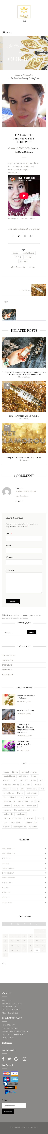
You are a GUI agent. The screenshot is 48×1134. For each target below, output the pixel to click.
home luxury (32, 789)
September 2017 (8, 878)
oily (38, 801)
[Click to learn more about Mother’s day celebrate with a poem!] (8, 745)
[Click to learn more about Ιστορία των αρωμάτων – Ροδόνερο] (8, 699)
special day (21, 814)
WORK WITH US (9, 1006)
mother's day (32, 793)
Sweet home (7, 670)
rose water (31, 805)
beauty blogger (28, 253)
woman (6, 827)
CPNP (33, 780)
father (5, 789)
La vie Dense (8, 793)
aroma (6, 772)
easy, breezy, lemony (25, 710)
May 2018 (5, 863)
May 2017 (5, 897)
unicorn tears (16, 822)
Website (9, 557)
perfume (28, 257)
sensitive (7, 810)
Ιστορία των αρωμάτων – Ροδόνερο (26, 696)
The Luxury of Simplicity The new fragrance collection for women (25, 728)
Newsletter (7, 1100)
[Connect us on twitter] (9, 1059)
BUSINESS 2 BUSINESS (11, 1010)
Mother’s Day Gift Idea (12, 797)
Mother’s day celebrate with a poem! (24, 744)
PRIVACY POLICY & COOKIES (15, 1031)
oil (32, 801)
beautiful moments (29, 772)
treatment (30, 818)
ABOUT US (6, 1000)
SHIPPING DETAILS (10, 1028)
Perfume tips (7, 660)
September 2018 (8, 853)
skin (35, 810)
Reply (20, 501)
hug (42, 789)
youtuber (23, 261)
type (5, 822)
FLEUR (18, 257)
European (37, 784)
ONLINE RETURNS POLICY (13, 1034)
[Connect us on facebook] (3, 1059)
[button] (8, 32)
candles (6, 780)
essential (26, 784)
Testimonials (28, 75)
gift (22, 789)
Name (9, 534)
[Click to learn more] (24, 353)
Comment (10, 570)
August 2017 (7, 883)
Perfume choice (9, 655)
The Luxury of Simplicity (12, 818)
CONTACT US (8, 1037)
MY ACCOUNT (8, 1025)
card (15, 780)
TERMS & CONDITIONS (12, 1003)
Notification (23, 801)
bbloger (16, 253)
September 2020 (8, 849)
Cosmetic (24, 780)
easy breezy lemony (11, 784)
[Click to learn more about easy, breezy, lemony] (8, 714)
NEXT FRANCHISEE (10, 1013)
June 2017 (6, 892)
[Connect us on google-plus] (17, 1059)
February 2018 (8, 868)
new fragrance (9, 801)
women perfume (19, 827)
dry (41, 780)
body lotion (23, 776)
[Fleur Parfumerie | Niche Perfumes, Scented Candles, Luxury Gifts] (24, 11)
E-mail (9, 545)
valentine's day (31, 822)
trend (40, 818)
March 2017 (7, 902)
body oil (34, 776)
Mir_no (20, 793)
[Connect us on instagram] (24, 1059)
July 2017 (5, 888)
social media (8, 814)
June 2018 (6, 858)
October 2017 (8, 873)
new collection (31, 797)
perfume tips (19, 805)
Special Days (7, 665)
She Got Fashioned (22, 810)
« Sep (4, 963)
